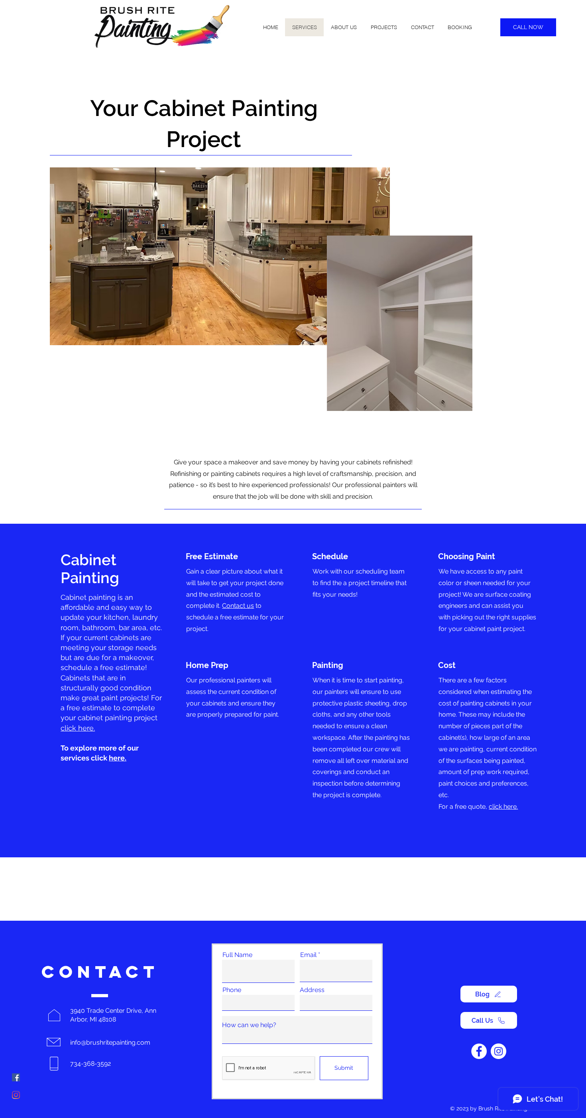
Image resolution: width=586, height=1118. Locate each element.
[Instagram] (16, 1095)
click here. (78, 728)
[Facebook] (16, 1077)
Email (308, 955)
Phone (231, 990)
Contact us (238, 605)
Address (312, 990)
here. (117, 758)
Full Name (237, 955)
